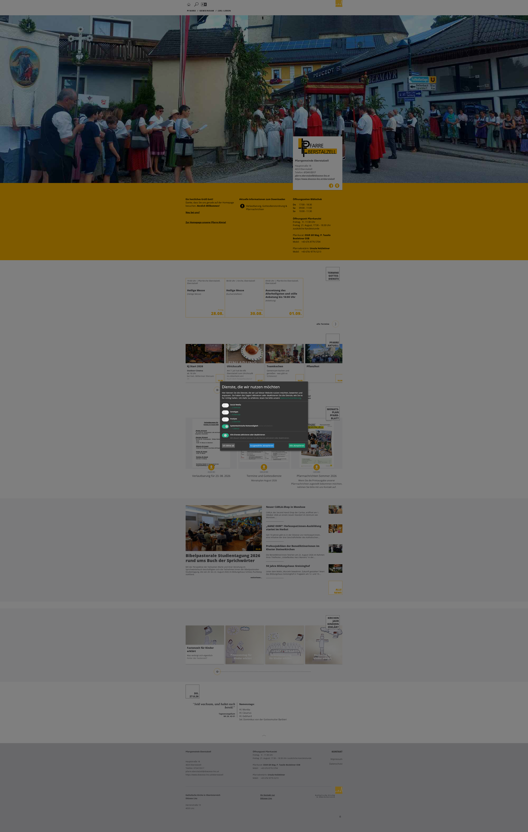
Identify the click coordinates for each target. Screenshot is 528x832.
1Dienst (234, 428)
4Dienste (235, 414)
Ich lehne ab (228, 445)
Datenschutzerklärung (290, 398)
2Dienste (235, 407)
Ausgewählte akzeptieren (261, 445)
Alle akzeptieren (296, 445)
